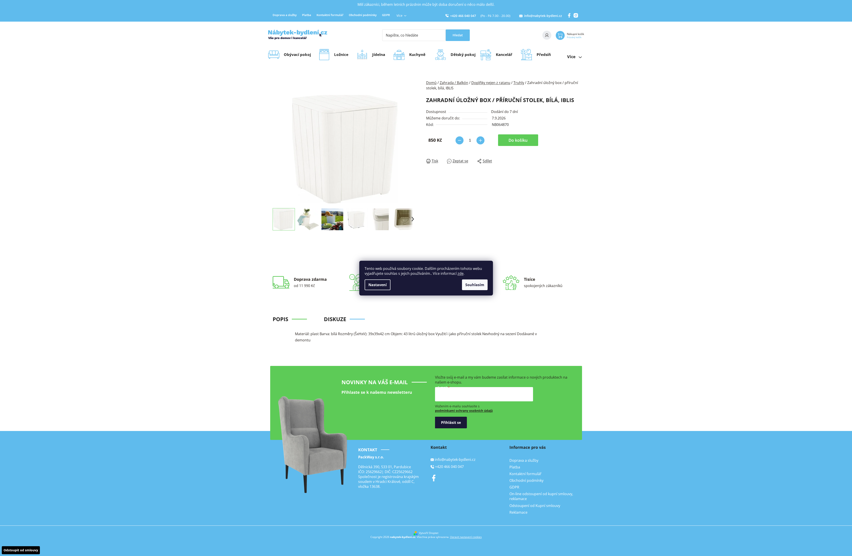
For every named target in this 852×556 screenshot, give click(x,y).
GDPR (386, 15)
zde (461, 273)
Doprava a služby (285, 15)
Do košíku (518, 140)
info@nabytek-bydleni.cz (543, 16)
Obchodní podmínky (363, 15)
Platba (306, 15)
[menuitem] (298, 54)
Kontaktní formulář (330, 15)
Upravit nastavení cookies (466, 537)
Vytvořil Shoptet (428, 533)
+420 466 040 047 (463, 16)
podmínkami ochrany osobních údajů (464, 410)
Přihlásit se (451, 422)
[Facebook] (434, 478)
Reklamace (518, 512)
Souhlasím (474, 284)
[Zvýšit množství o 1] (480, 140)
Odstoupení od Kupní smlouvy (534, 505)
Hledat (458, 35)
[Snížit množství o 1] (460, 140)
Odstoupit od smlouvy (21, 550)
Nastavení (377, 284)
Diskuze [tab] (335, 319)
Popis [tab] (280, 319)
